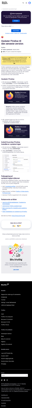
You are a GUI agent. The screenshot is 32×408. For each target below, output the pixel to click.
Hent (2, 314)
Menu (26, 3)
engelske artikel (6, 58)
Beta (2, 336)
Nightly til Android (6, 344)
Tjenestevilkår (5, 397)
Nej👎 (19, 226)
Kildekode (4, 297)
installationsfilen (10, 186)
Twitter (3, 300)
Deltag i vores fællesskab (8, 302)
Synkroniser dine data (7, 361)
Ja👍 (14, 226)
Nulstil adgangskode (7, 358)
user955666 (12, 238)
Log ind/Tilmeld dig (6, 353)
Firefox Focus (5, 324)
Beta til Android (5, 339)
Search (23, 3)
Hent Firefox (16, 30)
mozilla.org (4, 395)
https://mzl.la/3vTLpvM (18, 215)
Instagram (7, 380)
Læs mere (16, 269)
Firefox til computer (7, 316)
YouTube (4, 380)
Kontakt (3, 405)
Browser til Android (7, 319)
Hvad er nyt (16, 33)
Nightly (3, 341)
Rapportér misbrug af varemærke (10, 294)
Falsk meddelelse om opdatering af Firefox (14, 211)
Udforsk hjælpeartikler (8, 305)
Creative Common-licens (21, 391)
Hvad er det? (4, 356)
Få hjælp (3, 364)
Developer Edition (6, 333)
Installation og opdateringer (10, 9)
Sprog (2, 372)
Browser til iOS (5, 322)
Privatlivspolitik (23, 33)
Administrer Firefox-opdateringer (12, 206)
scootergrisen (18, 238)
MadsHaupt (24, 238)
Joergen (7, 238)
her (14, 63)
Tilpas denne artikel (6, 26)
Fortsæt (16, 20)
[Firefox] (16, 37)
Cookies (3, 403)
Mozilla (5, 285)
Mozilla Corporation (11, 383)
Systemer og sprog (9, 33)
